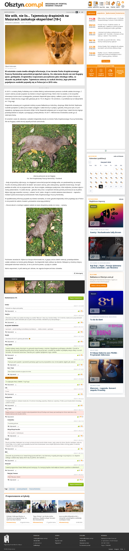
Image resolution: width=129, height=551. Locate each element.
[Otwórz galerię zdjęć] (44, 45)
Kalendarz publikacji (97, 158)
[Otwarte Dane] (107, 4)
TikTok (121, 549)
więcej (121, 199)
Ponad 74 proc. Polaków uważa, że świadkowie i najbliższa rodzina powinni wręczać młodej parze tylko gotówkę (110, 26)
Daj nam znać (58, 540)
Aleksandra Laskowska (12, 23)
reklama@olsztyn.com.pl (86, 538)
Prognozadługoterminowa (120, 72)
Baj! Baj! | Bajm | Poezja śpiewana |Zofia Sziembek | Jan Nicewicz (105, 266)
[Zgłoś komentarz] (16, 311)
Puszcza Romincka (35, 489)
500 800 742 (83, 540)
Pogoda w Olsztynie (105, 66)
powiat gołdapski (22, 489)
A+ (82, 12)
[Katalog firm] (102, 4)
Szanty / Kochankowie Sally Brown (105, 232)
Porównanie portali (85, 545)
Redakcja (36, 535)
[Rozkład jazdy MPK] (89, 4)
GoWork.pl (37, 545)
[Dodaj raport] (118, 4)
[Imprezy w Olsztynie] (112, 4)
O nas (56, 538)
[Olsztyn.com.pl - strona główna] (6, 538)
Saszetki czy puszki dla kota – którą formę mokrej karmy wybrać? (109, 41)
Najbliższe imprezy (97, 201)
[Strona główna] (36, 5)
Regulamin (58, 543)
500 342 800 (37, 540)
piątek (110, 74)
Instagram (116, 549)
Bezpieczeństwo (10, 12)
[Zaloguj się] (122, 2)
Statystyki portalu (84, 543)
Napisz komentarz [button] (76, 298)
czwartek (101, 74)
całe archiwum (118, 156)
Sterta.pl (103, 538)
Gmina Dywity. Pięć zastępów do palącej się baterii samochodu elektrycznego (110, 47)
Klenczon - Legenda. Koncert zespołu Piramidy (103, 389)
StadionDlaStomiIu (12, 378)
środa (91, 74)
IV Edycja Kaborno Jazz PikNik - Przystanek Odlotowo (104, 354)
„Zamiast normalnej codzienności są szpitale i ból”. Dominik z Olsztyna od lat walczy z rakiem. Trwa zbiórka (110, 34)
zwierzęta (12, 489)
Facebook (111, 549)
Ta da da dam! (96, 319)
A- (77, 12)
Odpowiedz (10, 311)
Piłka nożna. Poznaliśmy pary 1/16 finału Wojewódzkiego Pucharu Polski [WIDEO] (111, 19)
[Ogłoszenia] (95, 4)
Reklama (82, 535)
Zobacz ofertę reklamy (98, 285)
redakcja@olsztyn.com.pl (40, 538)
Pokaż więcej (105, 61)
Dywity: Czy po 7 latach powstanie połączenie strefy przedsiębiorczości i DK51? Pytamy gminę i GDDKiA (110, 54)
